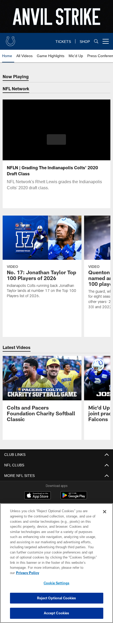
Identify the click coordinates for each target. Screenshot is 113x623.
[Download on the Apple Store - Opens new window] (37, 495)
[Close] (104, 517)
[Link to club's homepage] (10, 39)
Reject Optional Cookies (56, 598)
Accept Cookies (56, 613)
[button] (56, 139)
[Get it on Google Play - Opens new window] (74, 497)
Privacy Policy (68, 573)
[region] (56, 566)
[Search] (96, 41)
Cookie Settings (56, 583)
